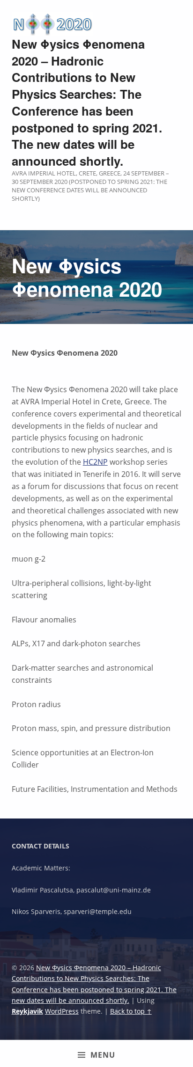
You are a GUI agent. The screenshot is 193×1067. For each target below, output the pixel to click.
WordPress (62, 1011)
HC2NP (95, 462)
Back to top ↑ (131, 1011)
